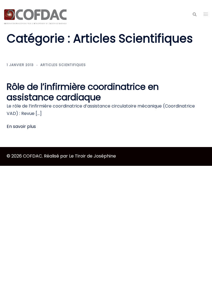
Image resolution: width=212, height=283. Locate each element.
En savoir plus (21, 126)
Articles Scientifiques (63, 64)
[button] (194, 14)
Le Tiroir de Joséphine (92, 156)
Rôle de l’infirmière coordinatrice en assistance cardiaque (83, 91)
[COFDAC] (35, 14)
